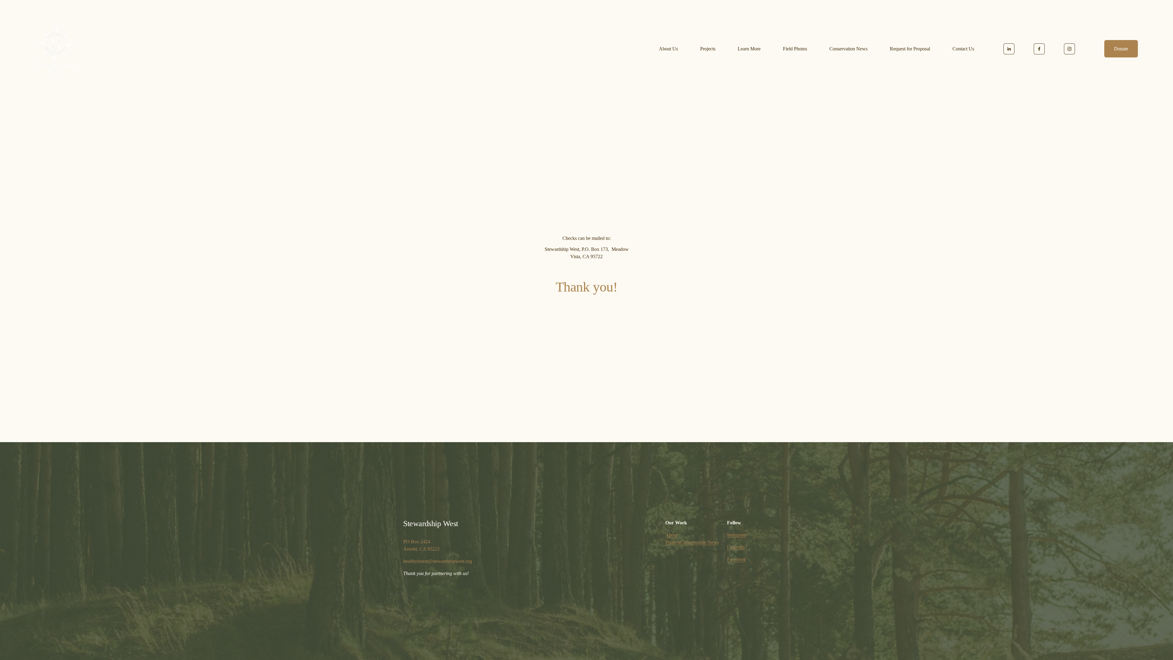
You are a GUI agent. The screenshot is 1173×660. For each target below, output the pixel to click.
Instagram (736, 534)
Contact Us (963, 48)
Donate (1121, 48)
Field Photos (795, 48)
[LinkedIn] (1008, 48)
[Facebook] (1039, 48)
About (671, 534)
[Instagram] (1069, 48)
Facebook (736, 559)
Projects (707, 48)
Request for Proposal (910, 48)
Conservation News (848, 48)
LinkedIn (736, 547)
